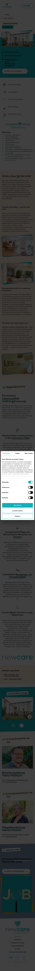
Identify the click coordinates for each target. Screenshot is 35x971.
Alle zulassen (17, 505)
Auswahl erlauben (17, 510)
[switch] (30, 487)
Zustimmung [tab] (6, 453)
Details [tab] (17, 453)
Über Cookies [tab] (29, 453)
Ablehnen (17, 516)
